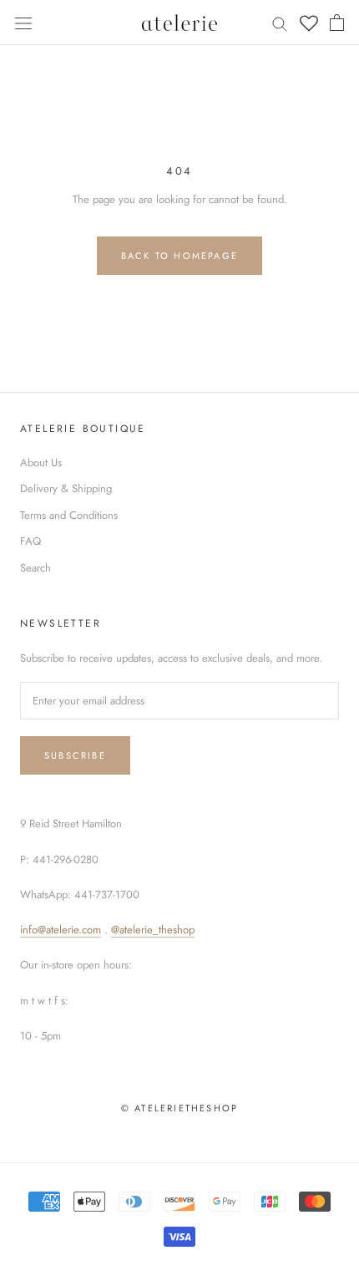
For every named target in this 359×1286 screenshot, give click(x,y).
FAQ (30, 541)
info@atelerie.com (60, 930)
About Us (41, 462)
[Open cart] (337, 22)
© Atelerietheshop (179, 1108)
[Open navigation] (23, 22)
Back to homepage (179, 255)
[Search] (279, 23)
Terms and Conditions (69, 515)
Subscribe (75, 755)
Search (35, 568)
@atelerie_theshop (153, 930)
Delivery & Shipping (66, 488)
